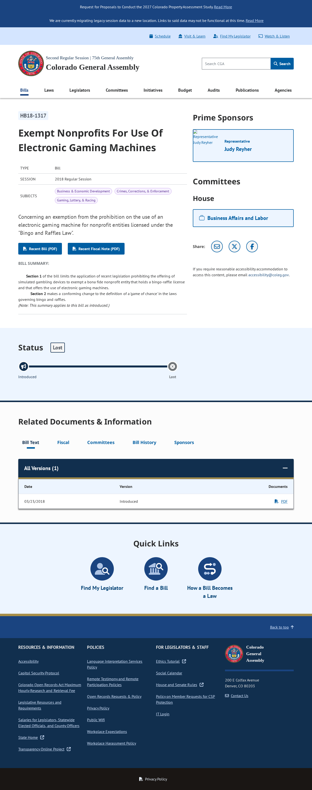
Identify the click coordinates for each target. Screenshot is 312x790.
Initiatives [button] (153, 90)
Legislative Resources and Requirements (39, 705)
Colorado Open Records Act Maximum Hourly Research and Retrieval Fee (49, 687)
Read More (223, 6)
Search (284, 63)
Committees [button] (117, 90)
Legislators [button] (79, 90)
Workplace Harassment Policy (111, 743)
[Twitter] (234, 246)
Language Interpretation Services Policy (114, 664)
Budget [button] (185, 90)
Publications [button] (247, 90)
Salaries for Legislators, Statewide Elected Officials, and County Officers (48, 722)
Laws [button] (49, 90)
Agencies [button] (283, 90)
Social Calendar (169, 673)
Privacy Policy (98, 708)
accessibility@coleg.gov (268, 274)
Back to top (279, 627)
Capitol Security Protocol (38, 673)
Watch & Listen (277, 36)
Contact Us (239, 695)
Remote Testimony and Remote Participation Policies (112, 681)
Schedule (162, 36)
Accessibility (28, 661)
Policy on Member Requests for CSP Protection (185, 699)
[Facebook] (252, 246)
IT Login (162, 713)
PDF (284, 501)
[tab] (30, 443)
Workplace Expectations (107, 731)
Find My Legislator (235, 36)
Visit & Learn (194, 36)
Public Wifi (96, 719)
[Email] (217, 246)
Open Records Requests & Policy (114, 696)
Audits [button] (214, 90)
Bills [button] (24, 90)
